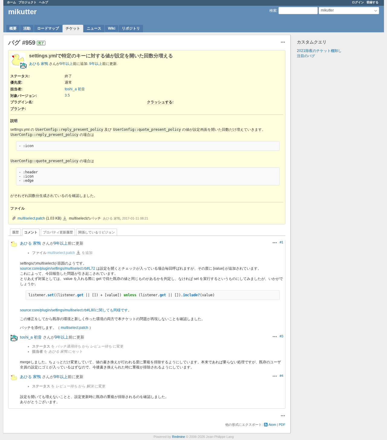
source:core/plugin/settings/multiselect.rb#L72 (57, 268)
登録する (372, 2)
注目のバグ (306, 56)
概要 (13, 28)
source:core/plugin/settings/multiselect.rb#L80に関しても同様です (74, 310)
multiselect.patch (31, 218)
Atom (272, 424)
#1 (281, 242)
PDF (282, 424)
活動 (27, 28)
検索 (273, 10)
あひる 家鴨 (38, 64)
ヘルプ (43, 2)
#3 (281, 336)
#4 (281, 375)
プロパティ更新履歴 (58, 232)
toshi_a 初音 (75, 89)
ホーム (11, 2)
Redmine (178, 436)
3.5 (67, 95)
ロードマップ (48, 28)
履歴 (15, 232)
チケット (73, 28)
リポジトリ (131, 28)
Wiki (111, 28)
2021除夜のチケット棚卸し (319, 51)
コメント (30, 232)
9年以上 (66, 64)
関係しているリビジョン (96, 232)
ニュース (94, 28)
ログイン (358, 2)
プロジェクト (27, 2)
